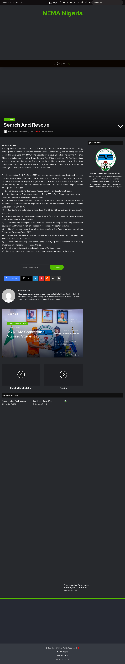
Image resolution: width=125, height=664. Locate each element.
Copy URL (57, 267)
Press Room (9, 119)
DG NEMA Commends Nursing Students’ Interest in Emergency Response (26, 334)
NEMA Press (12, 132)
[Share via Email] (53, 278)
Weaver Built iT (62, 656)
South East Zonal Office (42, 401)
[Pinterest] (41, 278)
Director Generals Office (17, 324)
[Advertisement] (62, 38)
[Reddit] (47, 278)
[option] (42, 333)
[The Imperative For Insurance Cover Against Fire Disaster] (78, 491)
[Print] (59, 278)
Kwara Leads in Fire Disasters (14, 401)
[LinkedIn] (35, 278)
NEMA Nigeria (62, 652)
